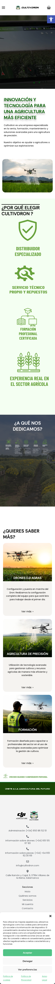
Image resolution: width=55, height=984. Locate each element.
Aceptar (27, 952)
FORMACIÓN (27, 730)
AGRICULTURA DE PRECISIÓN (27, 654)
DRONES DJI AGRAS (27, 578)
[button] (51, 19)
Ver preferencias (27, 969)
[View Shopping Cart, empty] (49, 7)
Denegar (28, 961)
